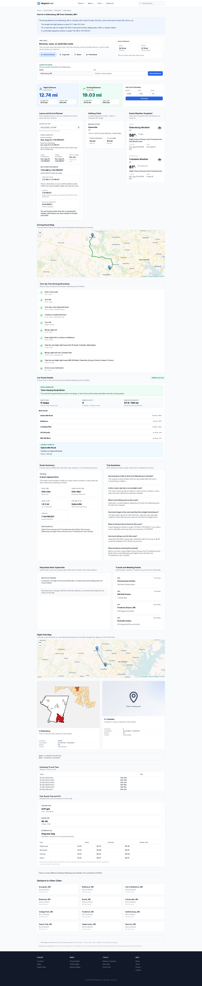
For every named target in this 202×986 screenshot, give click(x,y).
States (39, 964)
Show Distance (155, 73)
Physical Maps (75, 961)
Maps (90, 3)
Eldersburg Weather (139, 127)
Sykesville (92, 127)
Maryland (58, 10)
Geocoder (106, 964)
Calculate (144, 98)
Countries (40, 961)
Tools (99, 3)
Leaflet (145, 276)
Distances (110, 3)
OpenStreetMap (153, 276)
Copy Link (65, 54)
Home (39, 10)
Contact (138, 970)
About (138, 961)
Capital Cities (41, 967)
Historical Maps (75, 967)
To (95, 70)
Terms (138, 964)
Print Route (93, 54)
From (41, 70)
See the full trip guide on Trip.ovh (69, 942)
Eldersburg (67, 10)
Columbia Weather (138, 159)
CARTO (162, 276)
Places (80, 3)
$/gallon (128, 90)
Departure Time (44, 124)
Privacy (138, 967)
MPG (139, 90)
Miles (152, 90)
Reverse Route (49, 54)
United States (48, 10)
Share (79, 54)
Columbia (110, 719)
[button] (92, 235)
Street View (107, 967)
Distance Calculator (109, 961)
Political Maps (74, 964)
